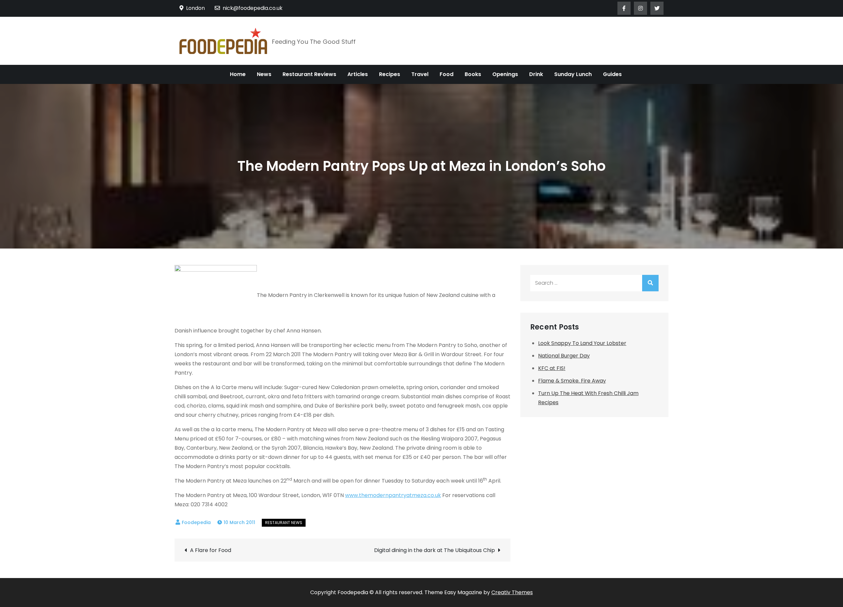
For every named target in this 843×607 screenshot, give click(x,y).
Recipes (389, 74)
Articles (357, 74)
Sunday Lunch (573, 74)
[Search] (650, 283)
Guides (612, 74)
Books (473, 74)
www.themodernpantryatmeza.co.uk (393, 495)
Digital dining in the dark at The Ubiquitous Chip (434, 550)
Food (446, 74)
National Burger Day (564, 355)
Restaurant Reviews (309, 74)
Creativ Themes (512, 592)
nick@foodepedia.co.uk (253, 8)
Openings (505, 74)
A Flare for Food (210, 550)
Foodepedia (196, 522)
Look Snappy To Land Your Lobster (582, 343)
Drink (536, 74)
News (264, 74)
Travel (419, 74)
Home (238, 74)
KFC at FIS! (551, 368)
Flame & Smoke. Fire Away (572, 380)
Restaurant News (283, 522)
